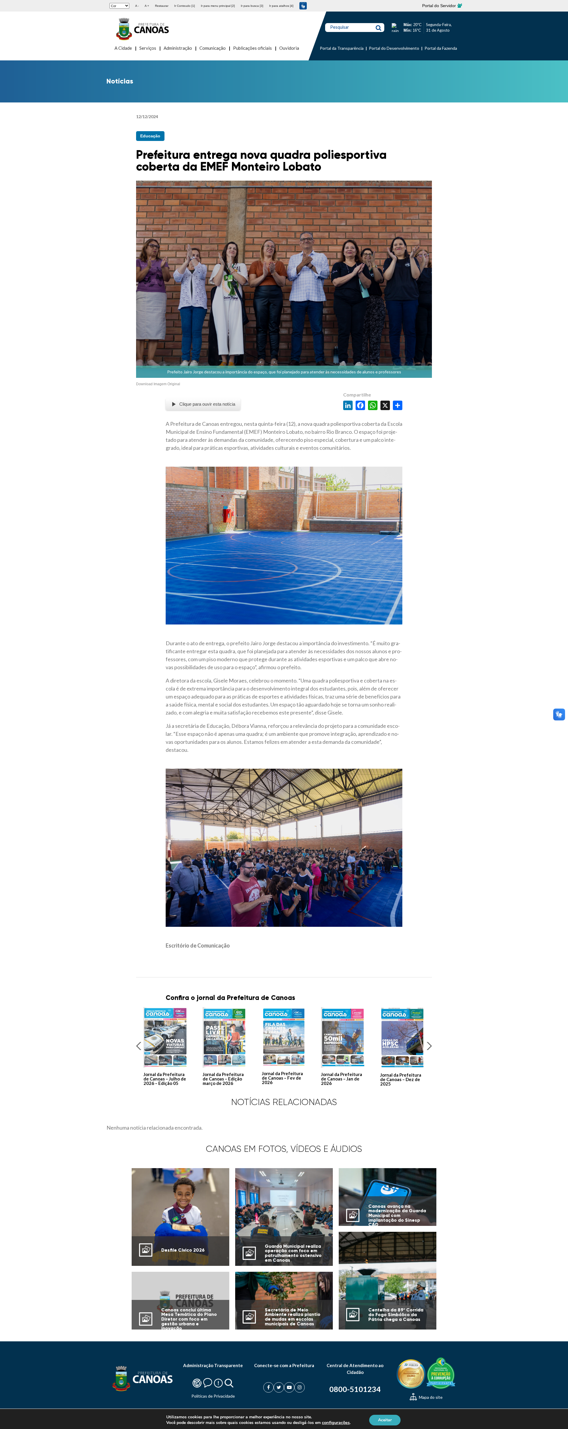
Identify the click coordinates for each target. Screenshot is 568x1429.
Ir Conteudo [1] (184, 5)
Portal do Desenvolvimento (394, 48)
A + (147, 5)
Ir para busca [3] (252, 5)
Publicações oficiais (252, 48)
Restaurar (161, 5)
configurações (336, 1422)
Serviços (147, 48)
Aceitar (385, 1419)
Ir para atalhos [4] (281, 5)
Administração (178, 48)
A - (137, 5)
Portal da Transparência (342, 48)
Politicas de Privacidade (213, 1396)
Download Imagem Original (158, 384)
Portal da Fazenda (441, 48)
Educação (150, 136)
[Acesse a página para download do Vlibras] (303, 5)
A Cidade (123, 48)
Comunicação (212, 48)
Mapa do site (430, 1397)
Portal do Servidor (439, 5)
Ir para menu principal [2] (218, 5)
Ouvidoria (289, 48)
